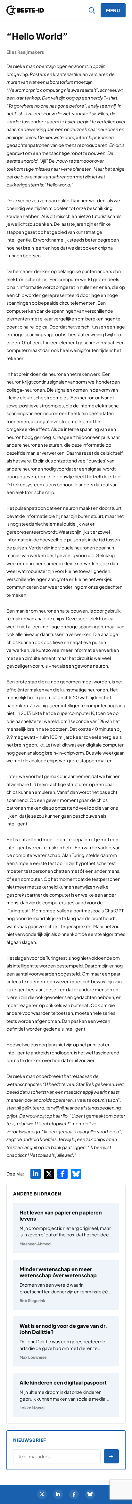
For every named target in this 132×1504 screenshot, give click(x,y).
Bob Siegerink (32, 1300)
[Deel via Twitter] (49, 1174)
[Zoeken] (92, 10)
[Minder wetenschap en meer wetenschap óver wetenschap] (66, 1285)
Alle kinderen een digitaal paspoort (63, 1382)
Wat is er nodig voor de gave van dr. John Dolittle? (63, 1328)
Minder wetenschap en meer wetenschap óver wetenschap (58, 1272)
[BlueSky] (90, 1494)
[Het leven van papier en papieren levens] (66, 1228)
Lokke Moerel (32, 1407)
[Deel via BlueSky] (76, 1174)
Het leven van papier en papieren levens (61, 1215)
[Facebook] (74, 1494)
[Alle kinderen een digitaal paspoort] (66, 1395)
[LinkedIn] (58, 1494)
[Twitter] (42, 1494)
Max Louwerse (33, 1357)
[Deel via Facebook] (62, 1174)
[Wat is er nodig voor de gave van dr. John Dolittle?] (66, 1341)
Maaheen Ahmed (35, 1244)
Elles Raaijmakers (25, 52)
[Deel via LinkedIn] (35, 1174)
